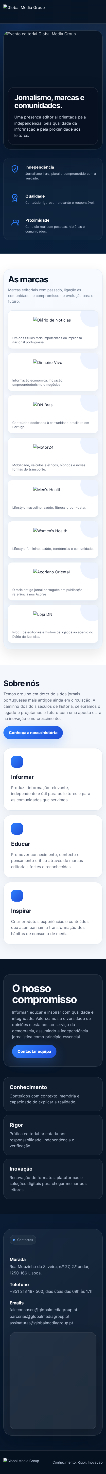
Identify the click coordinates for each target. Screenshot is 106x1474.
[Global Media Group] (24, 11)
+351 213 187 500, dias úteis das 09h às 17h (51, 1291)
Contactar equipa (34, 1051)
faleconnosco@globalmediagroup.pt (43, 1309)
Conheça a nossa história (33, 732)
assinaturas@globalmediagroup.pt (41, 1322)
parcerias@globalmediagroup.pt (40, 1316)
